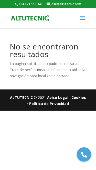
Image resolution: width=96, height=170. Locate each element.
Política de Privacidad (49, 103)
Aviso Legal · (58, 97)
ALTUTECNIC (22, 97)
